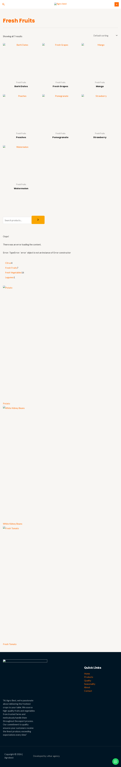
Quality (87, 680)
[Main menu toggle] (117, 4)
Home (87, 673)
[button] (3, 4)
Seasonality (89, 684)
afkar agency (53, 756)
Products (88, 677)
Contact (88, 691)
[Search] (38, 220)
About (87, 687)
